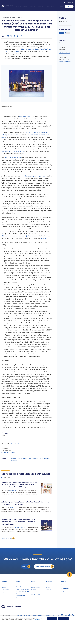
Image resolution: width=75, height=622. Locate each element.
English (62, 33)
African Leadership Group (30, 49)
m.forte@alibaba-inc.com (8, 452)
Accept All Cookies (63, 618)
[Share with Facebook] (14, 36)
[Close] (73, 619)
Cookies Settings (52, 618)
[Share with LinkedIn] (8, 36)
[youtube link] (66, 615)
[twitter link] (58, 615)
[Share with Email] (17, 36)
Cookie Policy (37, 619)
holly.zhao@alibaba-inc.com (17, 444)
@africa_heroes (31, 236)
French (67, 33)
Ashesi (42, 49)
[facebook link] (69, 615)
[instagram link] (73, 615)
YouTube (44, 238)
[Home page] (7, 6)
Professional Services (35, 458)
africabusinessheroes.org (9, 236)
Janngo (7, 51)
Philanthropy (14, 460)
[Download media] (15, 107)
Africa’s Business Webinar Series (13, 151)
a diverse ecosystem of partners (34, 176)
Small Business (46, 458)
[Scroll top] (69, 574)
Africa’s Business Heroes (12, 158)
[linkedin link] (62, 615)
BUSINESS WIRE (24, 116)
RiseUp (16, 51)
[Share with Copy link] (21, 36)
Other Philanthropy (23, 458)
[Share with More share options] (24, 36)
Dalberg (48, 49)
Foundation (14, 458)
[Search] (64, 2)
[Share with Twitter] (11, 36)
